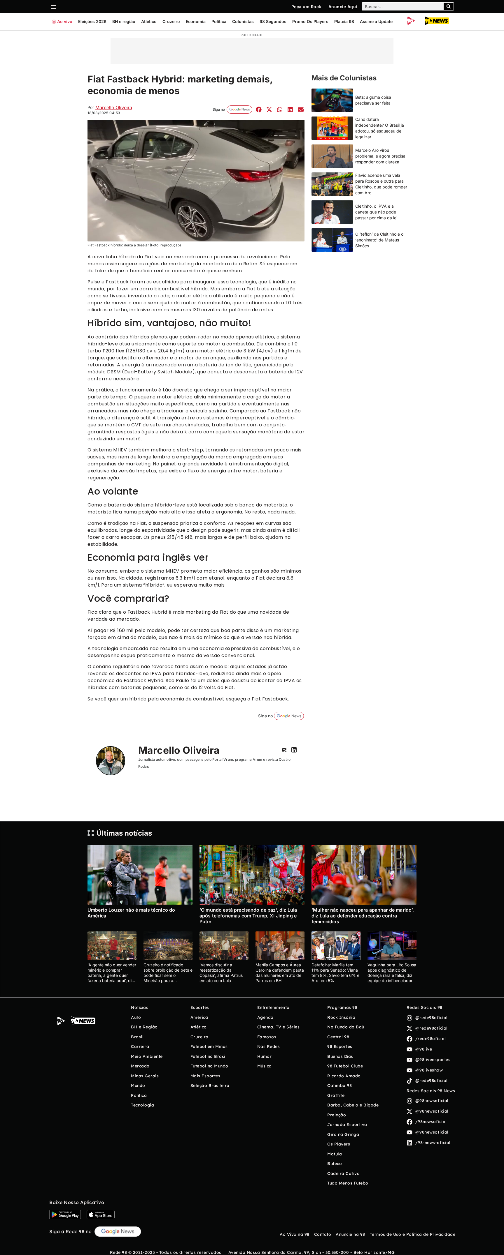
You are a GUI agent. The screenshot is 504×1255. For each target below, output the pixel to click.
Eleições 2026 (92, 21)
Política (218, 21)
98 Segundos (273, 21)
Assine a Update (376, 21)
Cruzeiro (171, 21)
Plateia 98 (344, 21)
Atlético (149, 21)
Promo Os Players (310, 21)
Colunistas (243, 21)
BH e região (123, 21)
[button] (258, 109)
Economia (196, 21)
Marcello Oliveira (113, 107)
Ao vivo (64, 21)
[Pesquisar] (449, 6)
